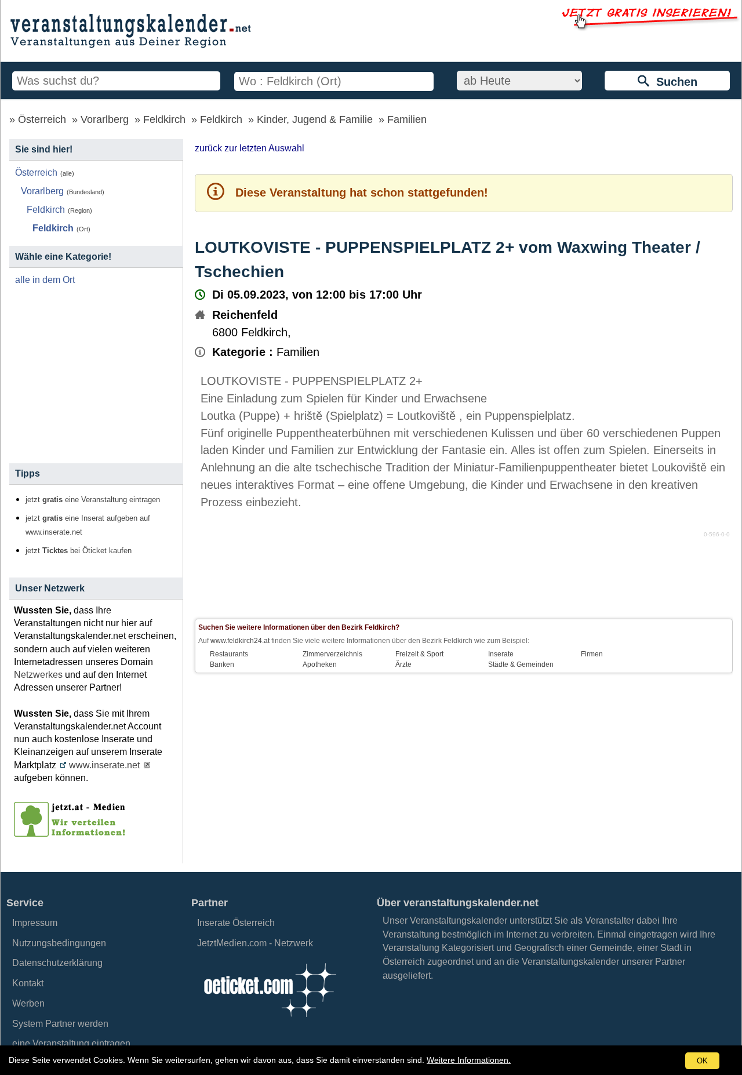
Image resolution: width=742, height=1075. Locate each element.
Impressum (34, 923)
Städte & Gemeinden (521, 664)
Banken (222, 664)
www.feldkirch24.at (240, 641)
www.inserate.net (104, 765)
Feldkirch (164, 119)
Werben (28, 1003)
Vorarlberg (105, 119)
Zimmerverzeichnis (332, 654)
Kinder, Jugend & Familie (315, 119)
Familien (407, 119)
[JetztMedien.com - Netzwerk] (72, 832)
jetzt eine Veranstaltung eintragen (93, 500)
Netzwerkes (38, 675)
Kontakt (27, 983)
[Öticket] (269, 1020)
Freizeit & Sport (419, 654)
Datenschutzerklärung (57, 963)
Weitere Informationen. (469, 1060)
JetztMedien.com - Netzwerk (255, 943)
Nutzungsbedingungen (59, 943)
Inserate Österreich (236, 923)
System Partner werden (60, 1024)
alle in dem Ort (45, 280)
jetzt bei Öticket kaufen (79, 551)
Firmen (592, 654)
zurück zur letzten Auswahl (249, 148)
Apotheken (320, 664)
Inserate (501, 654)
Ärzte (403, 664)
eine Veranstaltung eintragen (71, 1043)
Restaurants (229, 654)
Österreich (42, 119)
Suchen (673, 81)
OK (702, 1060)
